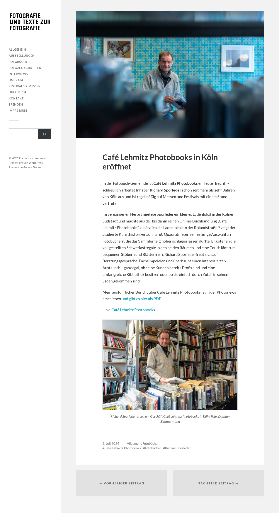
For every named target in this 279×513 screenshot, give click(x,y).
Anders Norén (32, 167)
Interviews (18, 74)
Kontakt (16, 98)
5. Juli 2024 (110, 443)
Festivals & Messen (25, 86)
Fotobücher (19, 61)
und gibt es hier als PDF (141, 298)
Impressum (18, 110)
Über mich (17, 92)
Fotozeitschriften (25, 68)
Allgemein (17, 49)
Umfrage (16, 80)
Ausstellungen (22, 55)
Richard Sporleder (178, 448)
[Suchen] (44, 134)
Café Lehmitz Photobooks (133, 309)
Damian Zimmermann (32, 158)
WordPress (36, 162)
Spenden (16, 104)
